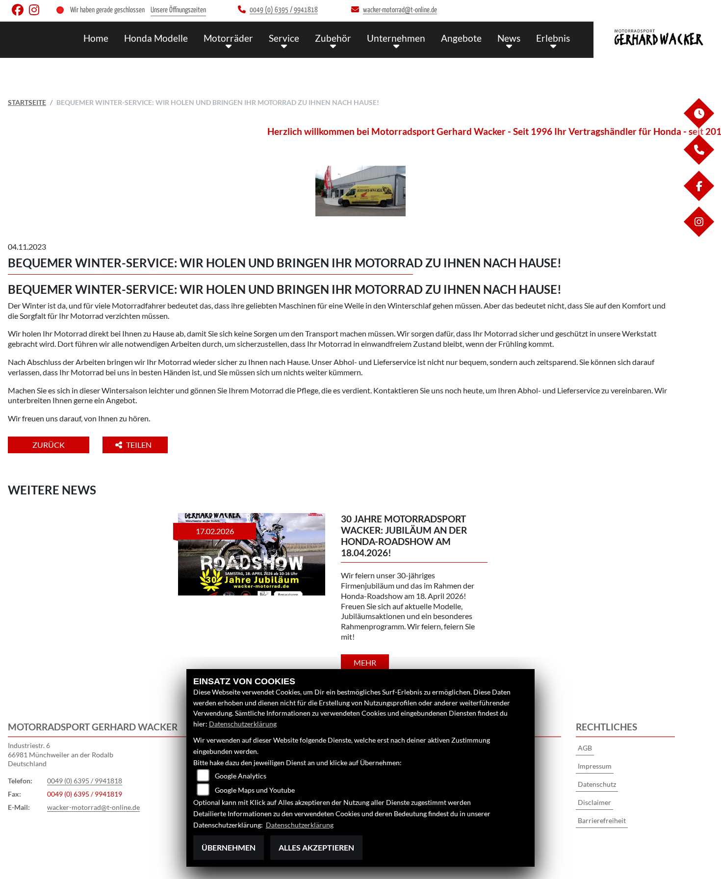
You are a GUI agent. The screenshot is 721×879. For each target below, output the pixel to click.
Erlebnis (553, 38)
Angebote (461, 38)
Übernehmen (229, 847)
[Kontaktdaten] (698, 162)
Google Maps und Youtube (255, 790)
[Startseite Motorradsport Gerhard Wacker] (657, 37)
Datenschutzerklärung (243, 724)
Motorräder (228, 38)
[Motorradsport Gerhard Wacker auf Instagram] (36, 12)
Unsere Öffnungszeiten (178, 10)
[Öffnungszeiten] (698, 125)
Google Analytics (240, 776)
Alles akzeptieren (316, 847)
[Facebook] (698, 198)
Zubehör (333, 38)
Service (284, 38)
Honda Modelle (156, 38)
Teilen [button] (139, 444)
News (508, 38)
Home (95, 38)
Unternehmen (396, 38)
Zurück (48, 444)
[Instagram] (698, 234)
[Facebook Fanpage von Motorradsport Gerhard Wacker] (20, 12)
